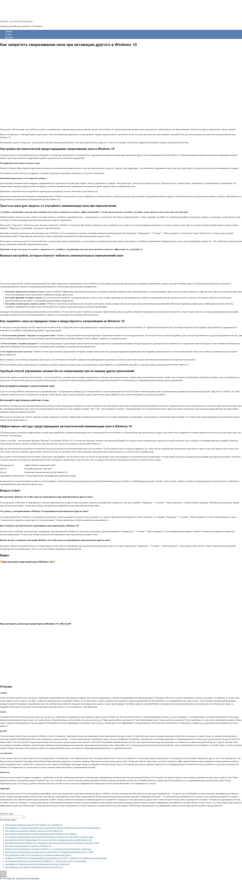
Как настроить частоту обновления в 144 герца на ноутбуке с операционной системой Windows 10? (48, 840)
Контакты (9, 37)
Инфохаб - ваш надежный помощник (16, 21)
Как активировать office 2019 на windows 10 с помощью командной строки (38, 855)
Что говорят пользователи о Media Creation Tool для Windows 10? (34, 831)
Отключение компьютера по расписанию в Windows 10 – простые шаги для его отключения (45, 861)
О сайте (8, 34)
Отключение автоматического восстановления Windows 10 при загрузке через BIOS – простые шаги (49, 837)
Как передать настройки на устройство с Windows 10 (28, 846)
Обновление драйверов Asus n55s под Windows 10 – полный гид (33, 825)
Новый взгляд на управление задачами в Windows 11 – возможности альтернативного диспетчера (48, 849)
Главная (8, 31)
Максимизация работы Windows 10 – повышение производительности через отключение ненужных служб (52, 843)
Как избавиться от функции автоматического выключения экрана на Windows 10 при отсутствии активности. (52, 828)
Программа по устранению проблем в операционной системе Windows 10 (37, 864)
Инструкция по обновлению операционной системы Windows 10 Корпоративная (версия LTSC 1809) (49, 852)
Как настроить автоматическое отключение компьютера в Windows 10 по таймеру (41, 834)
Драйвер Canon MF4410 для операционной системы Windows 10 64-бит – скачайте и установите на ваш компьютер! (56, 858)
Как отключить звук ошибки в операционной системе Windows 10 (34, 867)
